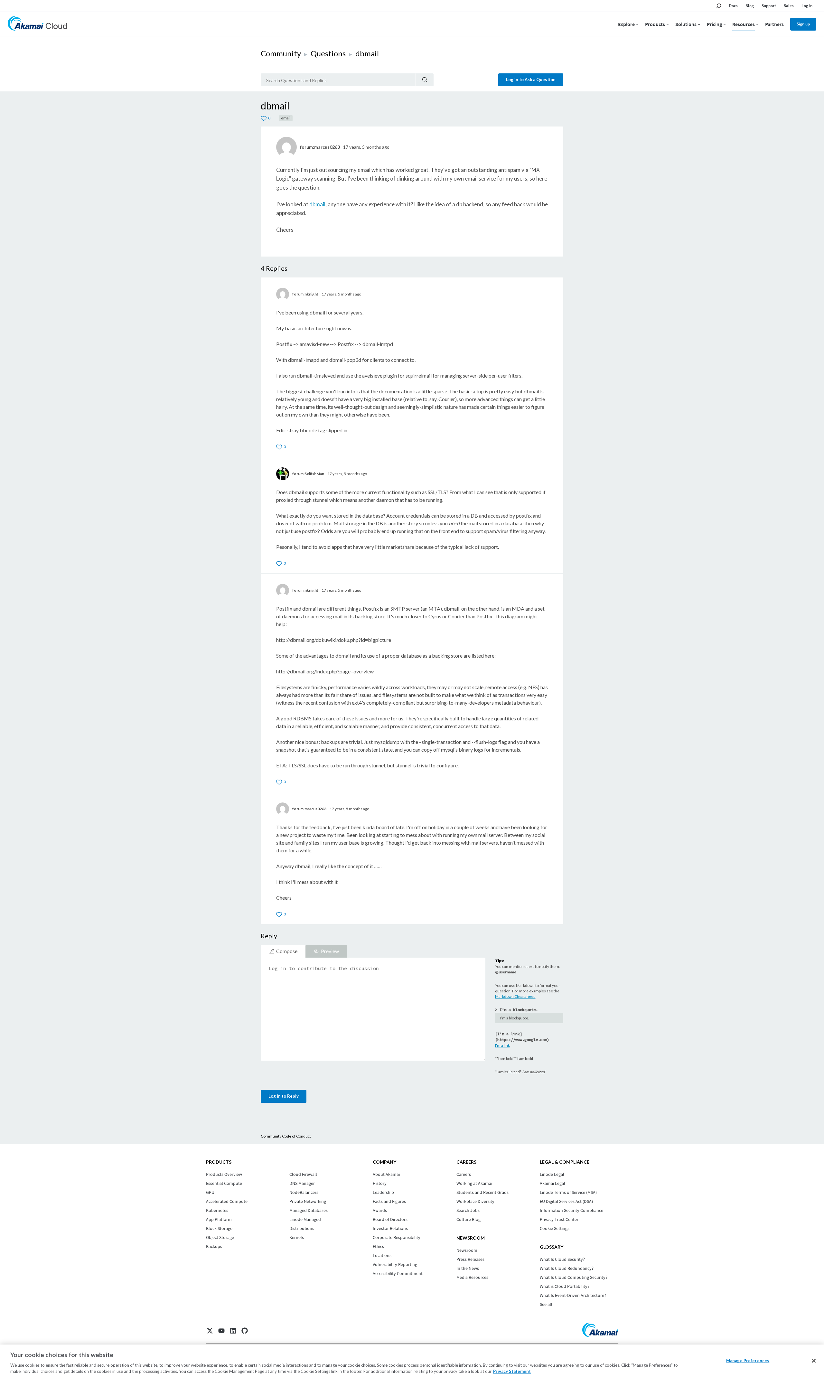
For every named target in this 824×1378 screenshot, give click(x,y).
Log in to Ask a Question (531, 79)
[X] (210, 1331)
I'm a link (502, 1045)
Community (281, 53)
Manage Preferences (747, 1360)
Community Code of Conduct (286, 1136)
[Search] (425, 79)
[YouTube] (221, 1331)
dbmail (317, 204)
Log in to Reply (283, 1096)
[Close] (814, 1361)
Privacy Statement (512, 1371)
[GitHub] (244, 1331)
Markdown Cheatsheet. (515, 996)
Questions (328, 53)
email (286, 118)
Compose (286, 951)
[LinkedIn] (233, 1331)
